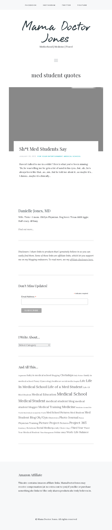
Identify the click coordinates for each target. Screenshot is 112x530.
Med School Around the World (35, 413)
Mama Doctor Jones (56, 31)
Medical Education (44, 394)
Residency (22, 428)
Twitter (66, 5)
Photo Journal (68, 417)
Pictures (64, 423)
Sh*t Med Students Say (43, 149)
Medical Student (31, 401)
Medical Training (49, 407)
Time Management (47, 432)
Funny (36, 381)
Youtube (82, 5)
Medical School (72, 156)
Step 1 (68, 428)
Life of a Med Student (65, 387)
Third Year (77, 427)
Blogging (56, 375)
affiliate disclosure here (81, 259)
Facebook (31, 5)
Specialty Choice (58, 428)
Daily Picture (78, 375)
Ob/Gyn (42, 417)
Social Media (44, 427)
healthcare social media (62, 381)
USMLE (63, 432)
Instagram (49, 5)
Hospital (76, 381)
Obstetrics (53, 417)
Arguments (22, 375)
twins (57, 432)
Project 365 (77, 423)
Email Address (28, 296)
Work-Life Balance (77, 432)
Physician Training (28, 423)
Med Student (77, 412)
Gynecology (46, 381)
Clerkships (66, 375)
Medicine (69, 407)
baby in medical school (39, 375)
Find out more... (26, 229)
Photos (81, 418)
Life (82, 381)
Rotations (31, 428)
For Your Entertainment (50, 156)
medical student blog (60, 401)
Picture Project (49, 423)
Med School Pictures (58, 412)
